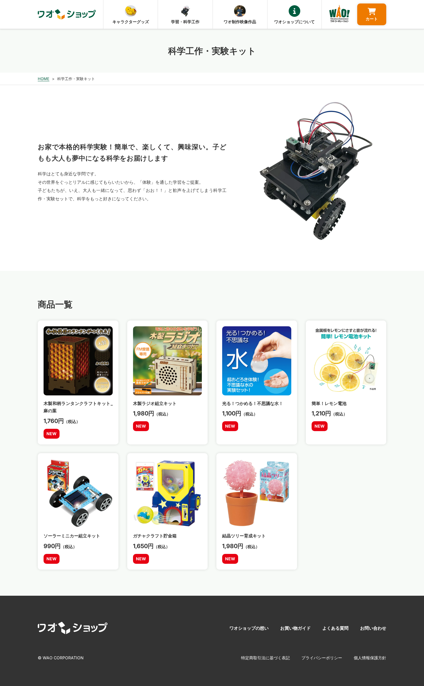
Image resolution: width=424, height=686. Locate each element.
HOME (43, 78)
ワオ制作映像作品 (240, 21)
